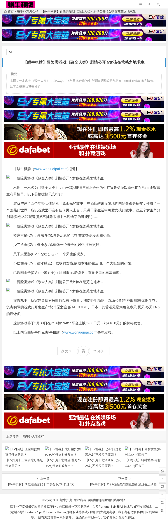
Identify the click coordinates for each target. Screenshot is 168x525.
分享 (100, 351)
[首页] (162, 471)
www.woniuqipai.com (50, 169)
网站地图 (94, 500)
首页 (11, 11)
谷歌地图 (120, 500)
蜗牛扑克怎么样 (27, 11)
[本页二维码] (162, 510)
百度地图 (107, 500)
